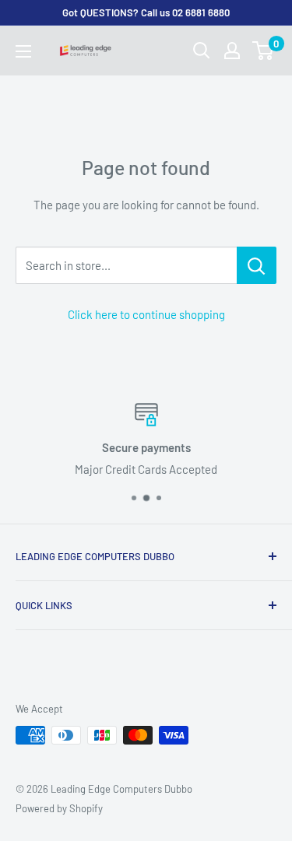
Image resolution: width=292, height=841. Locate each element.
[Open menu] (23, 51)
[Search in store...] (256, 265)
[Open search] (201, 50)
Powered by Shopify (59, 808)
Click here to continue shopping (146, 314)
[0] (263, 50)
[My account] (232, 50)
